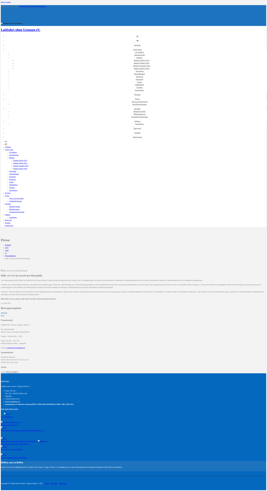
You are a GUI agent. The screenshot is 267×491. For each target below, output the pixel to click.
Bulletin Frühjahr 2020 (141, 66)
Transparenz (139, 90)
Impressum (54, 483)
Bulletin (139, 58)
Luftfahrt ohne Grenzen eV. (20, 30)
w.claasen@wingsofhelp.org (15, 348)
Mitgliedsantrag (139, 114)
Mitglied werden (139, 112)
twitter (139, 82)
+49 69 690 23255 (25, 6)
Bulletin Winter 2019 (141, 63)
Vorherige (4, 313)
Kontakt (137, 133)
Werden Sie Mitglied (7, 470)
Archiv (3, 372)
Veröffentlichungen (139, 104)
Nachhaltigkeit (139, 74)
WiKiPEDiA (139, 85)
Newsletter (139, 71)
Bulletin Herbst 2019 (141, 60)
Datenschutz (137, 137)
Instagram (139, 79)
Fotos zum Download (139, 102)
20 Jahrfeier (139, 52)
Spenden (137, 109)
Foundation (139, 124)
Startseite (137, 45)
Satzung (47, 483)
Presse (137, 99)
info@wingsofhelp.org (38, 6)
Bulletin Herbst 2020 (141, 69)
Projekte (137, 95)
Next (2, 315)
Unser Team (137, 50)
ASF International (7, 417)
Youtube (139, 88)
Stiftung (137, 121)
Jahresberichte (139, 55)
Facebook (139, 77)
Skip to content (6, 2)
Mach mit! (137, 128)
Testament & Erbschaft (139, 117)
